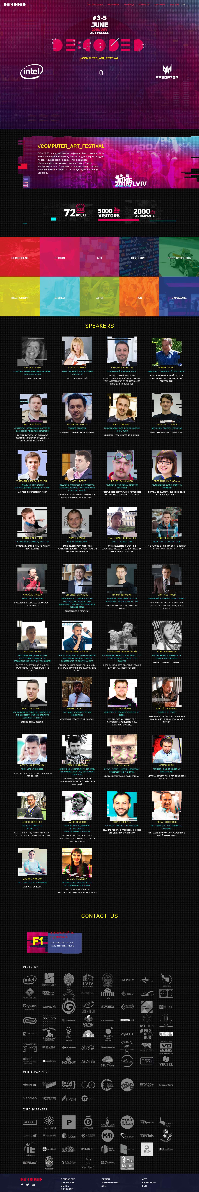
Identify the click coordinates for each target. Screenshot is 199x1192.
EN (183, 4)
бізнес (65, 1185)
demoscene (68, 1179)
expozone (67, 1189)
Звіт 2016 (174, 4)
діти (104, 1185)
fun (144, 1185)
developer (68, 1182)
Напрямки (113, 4)
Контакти (143, 4)
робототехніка (111, 1182)
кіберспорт (149, 1182)
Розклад (129, 4)
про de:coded (95, 4)
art (144, 1179)
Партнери (159, 4)
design (106, 1179)
